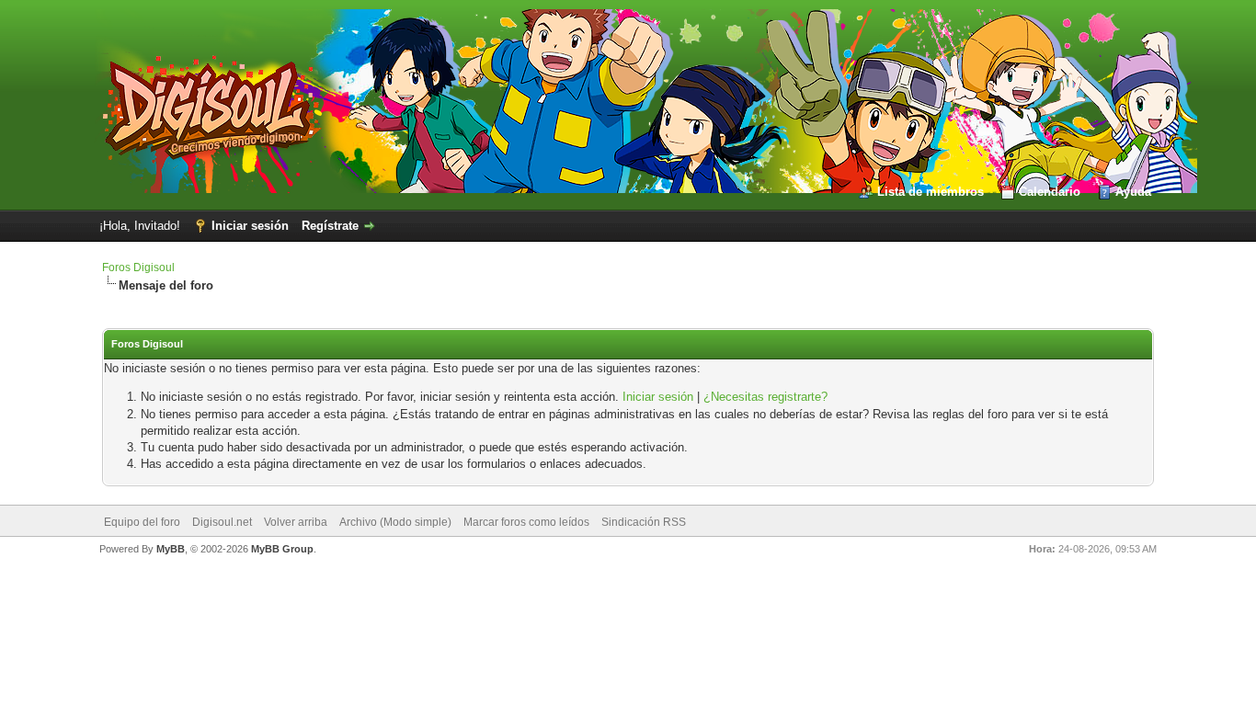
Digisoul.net (222, 522)
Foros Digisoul (138, 267)
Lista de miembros (930, 192)
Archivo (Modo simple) (395, 522)
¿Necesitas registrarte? (765, 397)
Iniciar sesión (250, 226)
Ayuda (1133, 192)
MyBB (170, 548)
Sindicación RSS (643, 522)
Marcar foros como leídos (526, 522)
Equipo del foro (142, 522)
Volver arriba (295, 522)
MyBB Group (282, 548)
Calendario (1049, 192)
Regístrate (330, 226)
